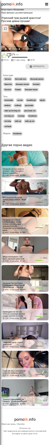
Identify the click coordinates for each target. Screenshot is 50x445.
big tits (42, 100)
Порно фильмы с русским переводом (17, 13)
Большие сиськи (22, 84)
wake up (18, 121)
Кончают (36, 84)
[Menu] (46, 4)
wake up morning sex (12, 111)
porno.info (12, 4)
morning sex (9, 116)
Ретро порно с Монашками (12, 10)
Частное (7, 79)
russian (20, 100)
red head (7, 126)
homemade (8, 100)
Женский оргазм (36, 79)
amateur (7, 105)
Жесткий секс (20, 79)
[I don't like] (9, 55)
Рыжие (18, 90)
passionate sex (30, 111)
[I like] (4, 55)
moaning (21, 116)
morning (7, 121)
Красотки (8, 84)
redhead (18, 105)
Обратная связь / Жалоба (12, 424)
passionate (29, 105)
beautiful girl (31, 100)
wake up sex (29, 121)
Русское (7, 90)
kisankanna (32, 116)
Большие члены (31, 90)
